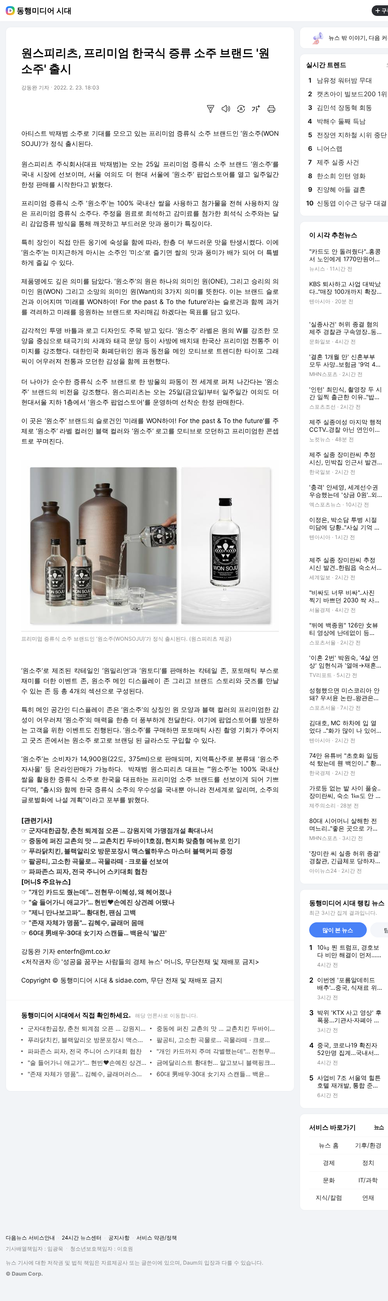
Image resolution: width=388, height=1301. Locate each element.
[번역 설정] (241, 109)
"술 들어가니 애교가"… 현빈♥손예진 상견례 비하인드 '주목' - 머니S (87, 1062)
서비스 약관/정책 (156, 1237)
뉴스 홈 (329, 1145)
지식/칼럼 (329, 1197)
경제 (329, 1162)
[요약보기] (210, 109)
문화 (329, 1180)
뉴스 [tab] (379, 1126)
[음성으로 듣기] (225, 109)
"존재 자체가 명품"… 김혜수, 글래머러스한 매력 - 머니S (87, 1074)
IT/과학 (368, 1180)
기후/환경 (368, 1145)
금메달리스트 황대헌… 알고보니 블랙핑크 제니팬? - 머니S (215, 1062)
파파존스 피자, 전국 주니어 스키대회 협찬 (85, 1051)
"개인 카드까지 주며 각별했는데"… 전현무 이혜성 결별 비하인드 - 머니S (215, 1051)
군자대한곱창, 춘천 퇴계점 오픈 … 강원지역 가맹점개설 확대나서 (87, 1028)
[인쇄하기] (271, 109)
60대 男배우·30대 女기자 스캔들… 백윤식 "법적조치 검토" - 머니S (215, 1074)
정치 (368, 1162)
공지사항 (119, 1237)
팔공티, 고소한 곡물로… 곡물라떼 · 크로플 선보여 (215, 1040)
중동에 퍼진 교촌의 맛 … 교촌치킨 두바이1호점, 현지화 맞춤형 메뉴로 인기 (215, 1028)
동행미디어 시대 (44, 10)
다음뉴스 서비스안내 (30, 1237)
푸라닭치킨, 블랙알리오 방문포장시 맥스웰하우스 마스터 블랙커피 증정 (87, 1040)
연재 (368, 1197)
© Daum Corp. (24, 1273)
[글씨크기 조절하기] (256, 109)
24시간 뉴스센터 (82, 1237)
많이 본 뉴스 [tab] (337, 930)
